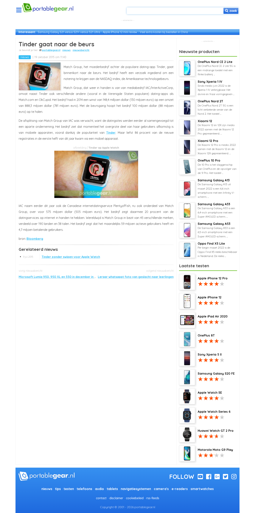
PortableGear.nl (51, 50)
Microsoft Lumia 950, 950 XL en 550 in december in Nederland (64, 277)
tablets (112, 489)
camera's (161, 489)
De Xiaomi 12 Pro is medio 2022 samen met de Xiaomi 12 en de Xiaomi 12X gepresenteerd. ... (217, 147)
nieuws (66, 50)
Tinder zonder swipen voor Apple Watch (61, 257)
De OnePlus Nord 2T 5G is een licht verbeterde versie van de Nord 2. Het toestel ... (215, 107)
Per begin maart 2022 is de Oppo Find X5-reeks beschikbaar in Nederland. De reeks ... (217, 250)
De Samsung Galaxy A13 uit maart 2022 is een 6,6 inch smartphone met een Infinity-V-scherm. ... (216, 188)
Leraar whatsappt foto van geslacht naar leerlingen (136, 277)
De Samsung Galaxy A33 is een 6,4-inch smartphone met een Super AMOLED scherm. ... (216, 210)
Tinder (111, 132)
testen (69, 489)
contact (101, 498)
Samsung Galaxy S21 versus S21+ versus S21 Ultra (69, 32)
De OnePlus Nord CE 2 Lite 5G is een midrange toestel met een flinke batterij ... (216, 68)
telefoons (84, 489)
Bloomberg (35, 239)
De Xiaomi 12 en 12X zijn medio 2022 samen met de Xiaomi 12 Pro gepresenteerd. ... (216, 127)
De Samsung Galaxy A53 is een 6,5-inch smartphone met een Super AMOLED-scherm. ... (216, 230)
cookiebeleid (135, 498)
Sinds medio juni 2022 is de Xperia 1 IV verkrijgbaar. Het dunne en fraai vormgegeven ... (216, 88)
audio (99, 489)
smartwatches (202, 489)
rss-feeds (152, 498)
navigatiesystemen (136, 489)
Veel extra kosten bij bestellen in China (164, 32)
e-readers (180, 489)
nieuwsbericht (81, 50)
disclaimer (116, 498)
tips (58, 489)
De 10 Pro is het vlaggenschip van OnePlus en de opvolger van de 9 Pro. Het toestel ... (217, 167)
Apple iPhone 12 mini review (120, 32)
